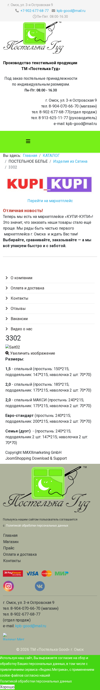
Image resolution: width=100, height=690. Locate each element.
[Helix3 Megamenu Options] (28, 141)
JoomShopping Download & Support (36, 458)
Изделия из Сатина (70, 161)
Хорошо (7, 687)
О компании (21, 278)
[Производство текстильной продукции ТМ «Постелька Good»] (50, 38)
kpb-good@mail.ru (71, 11)
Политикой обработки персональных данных (36, 681)
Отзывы (18, 308)
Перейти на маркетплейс (50, 200)
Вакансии (19, 318)
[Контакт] (53, 586)
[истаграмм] (18, 586)
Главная (30, 155)
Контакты (19, 298)
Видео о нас (21, 329)
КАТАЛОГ (51, 155)
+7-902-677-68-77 (34, 11)
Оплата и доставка (27, 288)
